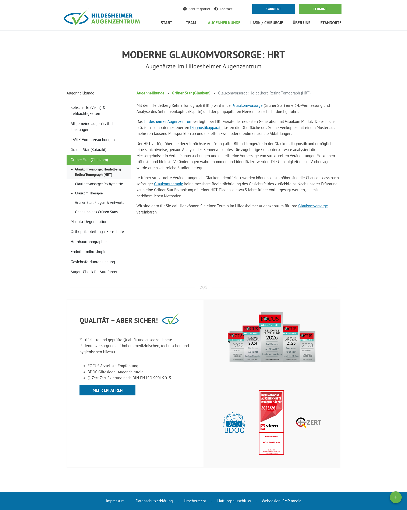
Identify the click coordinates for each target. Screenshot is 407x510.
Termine (320, 9)
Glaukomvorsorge (248, 105)
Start (166, 22)
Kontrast (226, 9)
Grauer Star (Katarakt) (88, 149)
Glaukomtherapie (168, 183)
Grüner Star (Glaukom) (89, 159)
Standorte (330, 22)
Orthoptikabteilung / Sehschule (97, 231)
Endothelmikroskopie (88, 251)
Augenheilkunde (224, 22)
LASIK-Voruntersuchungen (93, 139)
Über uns (301, 22)
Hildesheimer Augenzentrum (168, 121)
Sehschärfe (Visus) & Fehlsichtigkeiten (88, 110)
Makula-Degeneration (89, 221)
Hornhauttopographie (89, 241)
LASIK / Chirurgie (266, 22)
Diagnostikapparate (206, 127)
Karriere (273, 9)
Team (191, 22)
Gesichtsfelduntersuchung (93, 261)
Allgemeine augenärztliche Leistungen (94, 126)
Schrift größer (199, 9)
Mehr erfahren (108, 390)
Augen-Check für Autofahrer (94, 271)
